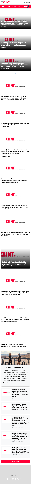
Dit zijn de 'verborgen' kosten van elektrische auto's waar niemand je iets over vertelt (14, 346)
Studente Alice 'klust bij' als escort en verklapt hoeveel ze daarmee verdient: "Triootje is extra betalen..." (14, 180)
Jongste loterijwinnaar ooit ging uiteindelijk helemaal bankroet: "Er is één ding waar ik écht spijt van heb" (20, 436)
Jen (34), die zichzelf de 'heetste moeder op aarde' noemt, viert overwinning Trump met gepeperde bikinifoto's (15, 151)
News (3, 6)
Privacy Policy (14, 476)
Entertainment (16, 6)
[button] (25, 2)
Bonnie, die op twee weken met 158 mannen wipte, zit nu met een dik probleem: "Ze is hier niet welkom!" (20, 393)
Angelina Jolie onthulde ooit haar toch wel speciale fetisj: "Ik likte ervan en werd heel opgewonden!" (15, 124)
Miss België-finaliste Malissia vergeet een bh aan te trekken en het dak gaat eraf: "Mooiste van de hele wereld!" (15, 292)
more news (15, 461)
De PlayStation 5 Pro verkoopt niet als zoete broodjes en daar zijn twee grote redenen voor (20, 450)
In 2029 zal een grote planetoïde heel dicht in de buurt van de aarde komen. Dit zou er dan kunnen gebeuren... (15, 319)
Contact (15, 474)
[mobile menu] (2, 2)
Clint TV (8, 6)
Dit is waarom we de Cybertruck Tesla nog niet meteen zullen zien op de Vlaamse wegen (19, 406)
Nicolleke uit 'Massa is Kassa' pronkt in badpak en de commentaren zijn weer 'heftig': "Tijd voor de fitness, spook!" (14, 98)
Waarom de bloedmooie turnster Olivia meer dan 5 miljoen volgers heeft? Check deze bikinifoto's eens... (14, 207)
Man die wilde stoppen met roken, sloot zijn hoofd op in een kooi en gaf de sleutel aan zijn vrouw (15, 234)
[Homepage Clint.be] (11, 2)
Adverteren (22, 474)
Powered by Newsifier (15, 482)
